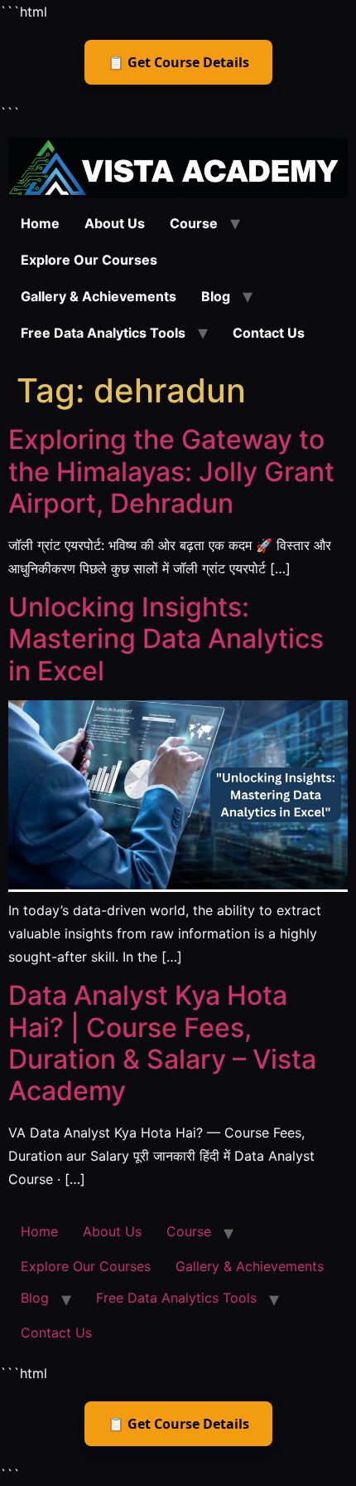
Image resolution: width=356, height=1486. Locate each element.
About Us (114, 223)
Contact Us (269, 332)
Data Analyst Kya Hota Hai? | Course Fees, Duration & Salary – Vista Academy (162, 1043)
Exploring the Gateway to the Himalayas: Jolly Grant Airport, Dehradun (171, 471)
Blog (215, 296)
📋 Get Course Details (178, 62)
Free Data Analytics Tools (103, 332)
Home (40, 223)
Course (194, 223)
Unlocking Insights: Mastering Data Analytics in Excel (166, 639)
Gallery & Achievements (98, 296)
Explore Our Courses (89, 259)
